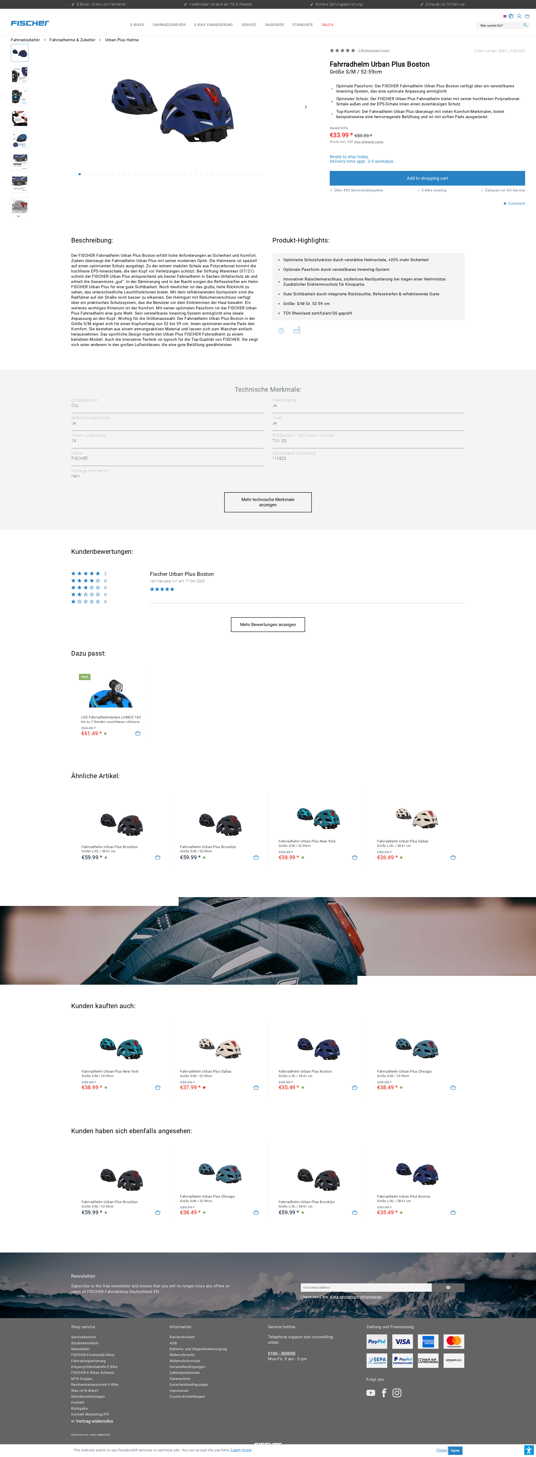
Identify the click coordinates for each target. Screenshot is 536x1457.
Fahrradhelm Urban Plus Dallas (403, 843)
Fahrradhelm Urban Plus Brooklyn (110, 849)
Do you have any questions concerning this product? (284, 331)
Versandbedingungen (187, 1367)
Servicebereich (83, 1337)
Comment (516, 203)
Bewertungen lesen (373, 50)
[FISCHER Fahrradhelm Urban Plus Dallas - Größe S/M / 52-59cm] (219, 1048)
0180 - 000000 (282, 1353)
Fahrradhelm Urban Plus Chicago (404, 1074)
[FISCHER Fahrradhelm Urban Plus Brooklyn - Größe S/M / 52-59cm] (219, 823)
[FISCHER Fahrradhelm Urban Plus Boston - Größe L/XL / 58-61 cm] (318, 1048)
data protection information (355, 1297)
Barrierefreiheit (182, 1337)
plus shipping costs (369, 142)
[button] (529, 1450)
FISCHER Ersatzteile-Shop (93, 1355)
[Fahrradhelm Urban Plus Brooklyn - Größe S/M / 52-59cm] (256, 858)
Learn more (241, 1450)
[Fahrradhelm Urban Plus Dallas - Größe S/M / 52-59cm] (256, 1088)
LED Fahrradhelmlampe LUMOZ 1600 (111, 719)
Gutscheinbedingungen (189, 1385)
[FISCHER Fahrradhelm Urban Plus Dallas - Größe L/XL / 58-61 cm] (416, 818)
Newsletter (80, 1349)
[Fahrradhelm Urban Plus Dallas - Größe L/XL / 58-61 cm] (453, 858)
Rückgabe (79, 1408)
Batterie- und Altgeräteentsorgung (198, 1349)
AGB (173, 1343)
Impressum (179, 1391)
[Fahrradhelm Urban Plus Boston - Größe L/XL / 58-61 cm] (355, 1088)
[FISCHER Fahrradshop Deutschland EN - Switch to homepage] (30, 24)
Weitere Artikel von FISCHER (298, 331)
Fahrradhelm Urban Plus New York (307, 843)
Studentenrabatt (85, 1343)
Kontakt (78, 1402)
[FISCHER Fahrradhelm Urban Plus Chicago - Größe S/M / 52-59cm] (416, 1048)
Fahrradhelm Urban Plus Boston (305, 1074)
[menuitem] (137, 25)
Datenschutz (180, 1379)
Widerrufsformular (185, 1361)
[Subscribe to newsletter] (448, 1287)
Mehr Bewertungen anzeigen (268, 624)
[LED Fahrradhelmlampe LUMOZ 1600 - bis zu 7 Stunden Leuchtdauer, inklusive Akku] (138, 734)
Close (441, 1450)
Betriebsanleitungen (88, 1397)
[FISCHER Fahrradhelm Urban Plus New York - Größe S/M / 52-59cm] (318, 818)
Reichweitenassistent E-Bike (95, 1385)
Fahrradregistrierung (88, 1361)
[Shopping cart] (527, 16)
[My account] (519, 16)
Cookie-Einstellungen (187, 1397)
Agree (455, 1450)
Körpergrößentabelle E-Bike (94, 1367)
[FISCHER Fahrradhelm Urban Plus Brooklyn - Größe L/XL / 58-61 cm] (121, 823)
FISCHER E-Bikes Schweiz (92, 1373)
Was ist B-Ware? (85, 1391)
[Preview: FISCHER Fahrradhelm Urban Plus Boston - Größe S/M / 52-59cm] (19, 53)
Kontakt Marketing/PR (90, 1414)
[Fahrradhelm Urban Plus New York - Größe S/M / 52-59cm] (355, 858)
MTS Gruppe (81, 1379)
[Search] (525, 25)
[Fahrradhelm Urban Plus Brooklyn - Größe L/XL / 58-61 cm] (158, 858)
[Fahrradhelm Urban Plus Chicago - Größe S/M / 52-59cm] (453, 1088)
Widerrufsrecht (182, 1355)
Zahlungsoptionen (185, 1373)
